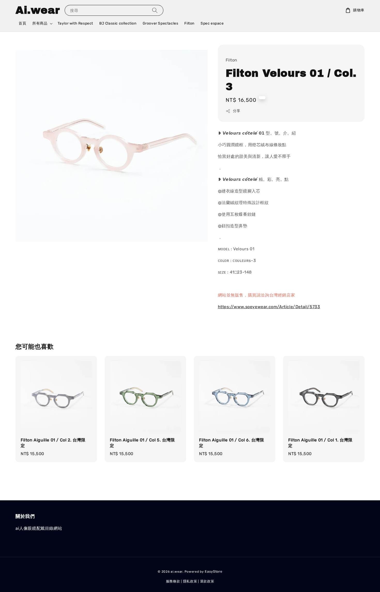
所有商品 (39, 23)
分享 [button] (236, 111)
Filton (189, 23)
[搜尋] (155, 10)
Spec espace (212, 23)
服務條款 (173, 581)
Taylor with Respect (75, 23)
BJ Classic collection (117, 23)
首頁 (22, 23)
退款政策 (207, 581)
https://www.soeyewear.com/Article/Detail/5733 (269, 306)
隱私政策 (190, 581)
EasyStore (213, 571)
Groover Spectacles (160, 23)
